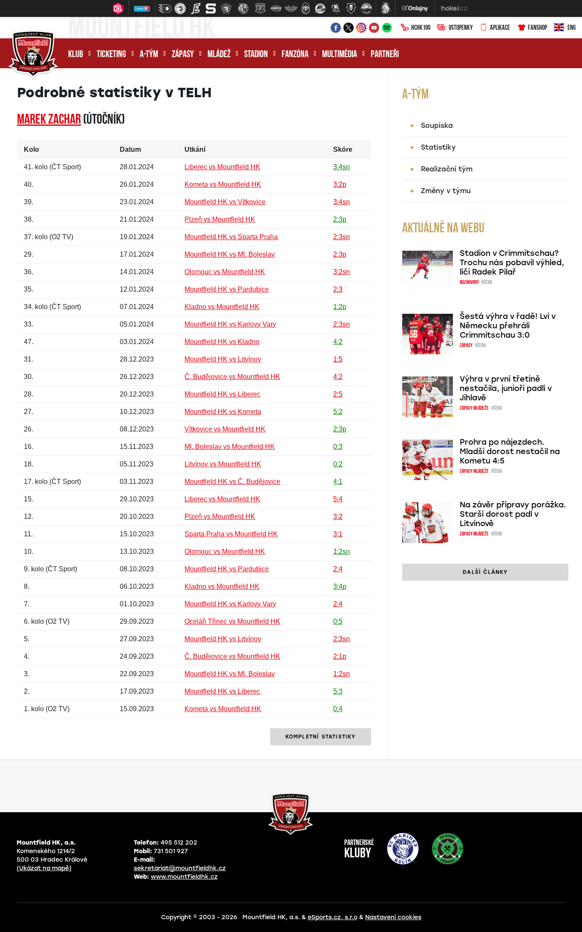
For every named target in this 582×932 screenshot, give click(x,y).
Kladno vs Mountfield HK (221, 306)
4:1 (338, 481)
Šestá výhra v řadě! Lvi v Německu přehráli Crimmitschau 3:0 (508, 326)
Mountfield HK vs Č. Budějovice (232, 481)
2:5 (338, 394)
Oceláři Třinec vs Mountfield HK (232, 621)
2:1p (339, 656)
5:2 (338, 411)
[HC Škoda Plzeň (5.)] (226, 8)
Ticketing (111, 55)
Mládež (218, 55)
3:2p (339, 184)
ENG (572, 28)
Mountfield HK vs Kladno (221, 341)
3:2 (338, 516)
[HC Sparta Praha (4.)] (211, 8)
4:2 (338, 341)
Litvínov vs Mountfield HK (222, 464)
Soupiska (437, 126)
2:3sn (341, 236)
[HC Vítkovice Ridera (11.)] (320, 8)
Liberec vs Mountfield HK (222, 167)
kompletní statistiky (320, 737)
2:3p (339, 219)
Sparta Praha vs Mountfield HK (231, 534)
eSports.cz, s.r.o (332, 917)
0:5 (338, 621)
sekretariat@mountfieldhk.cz (180, 868)
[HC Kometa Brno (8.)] (275, 8)
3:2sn (341, 271)
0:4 (338, 708)
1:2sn (341, 551)
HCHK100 (420, 28)
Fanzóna (295, 55)
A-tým (149, 55)
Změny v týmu (446, 191)
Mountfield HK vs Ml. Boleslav (229, 254)
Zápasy (183, 55)
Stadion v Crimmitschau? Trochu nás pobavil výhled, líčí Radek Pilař (512, 263)
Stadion (256, 55)
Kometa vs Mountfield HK (222, 184)
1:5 (338, 359)
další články (485, 572)
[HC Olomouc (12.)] (335, 8)
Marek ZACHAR (49, 120)
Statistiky (438, 147)
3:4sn (341, 167)
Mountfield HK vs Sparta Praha (231, 236)
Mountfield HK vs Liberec (222, 394)
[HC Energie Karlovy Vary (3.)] (195, 8)
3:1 (338, 534)
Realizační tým (447, 169)
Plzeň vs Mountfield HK (219, 219)
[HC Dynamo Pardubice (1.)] (165, 8)
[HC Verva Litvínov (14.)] (366, 8)
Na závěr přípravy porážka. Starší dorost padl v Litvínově (513, 514)
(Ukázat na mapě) (44, 868)
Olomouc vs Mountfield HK (224, 271)
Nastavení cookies (393, 917)
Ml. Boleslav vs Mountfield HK (229, 446)
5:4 (338, 499)
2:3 (338, 289)
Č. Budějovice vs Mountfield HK (232, 376)
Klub (75, 55)
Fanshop (537, 28)
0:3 (338, 446)
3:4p (339, 586)
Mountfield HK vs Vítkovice (224, 202)
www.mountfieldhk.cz (184, 876)
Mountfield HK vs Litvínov (222, 359)
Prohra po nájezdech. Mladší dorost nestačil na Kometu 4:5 (510, 451)
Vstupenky (461, 28)
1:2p (339, 306)
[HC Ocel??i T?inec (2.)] (180, 8)
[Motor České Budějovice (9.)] (291, 8)
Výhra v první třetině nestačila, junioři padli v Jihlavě (506, 388)
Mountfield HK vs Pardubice (226, 289)
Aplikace (500, 28)
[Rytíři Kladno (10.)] (305, 8)
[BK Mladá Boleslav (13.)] (351, 8)
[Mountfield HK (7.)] (260, 8)
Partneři (385, 55)
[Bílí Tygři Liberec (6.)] (243, 8)
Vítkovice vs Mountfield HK (224, 429)
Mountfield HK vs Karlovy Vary (230, 324)
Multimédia (339, 55)
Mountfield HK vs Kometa (222, 411)
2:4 (338, 569)
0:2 (338, 464)
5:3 (338, 691)
